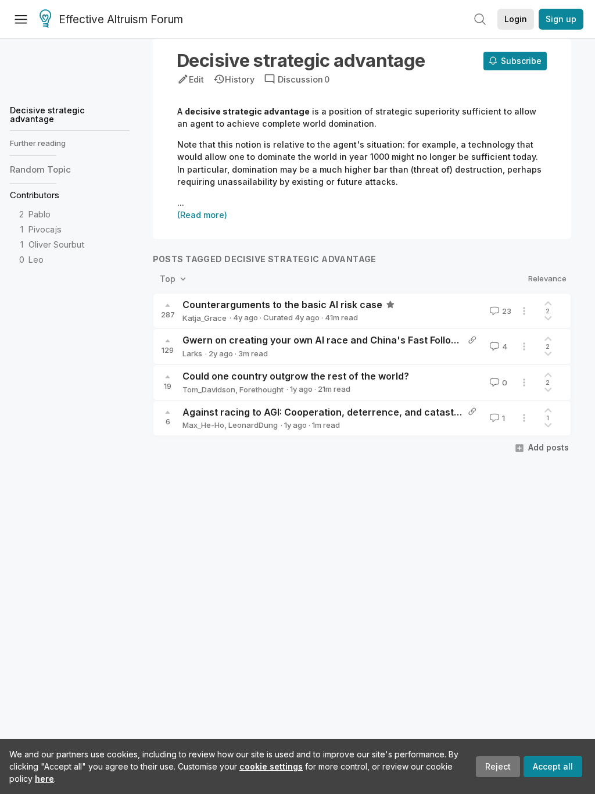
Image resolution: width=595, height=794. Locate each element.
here (44, 779)
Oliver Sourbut (56, 244)
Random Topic (40, 169)
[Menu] (21, 19)
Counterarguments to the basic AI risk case (282, 304)
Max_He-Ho (203, 425)
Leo (36, 259)
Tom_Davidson (208, 389)
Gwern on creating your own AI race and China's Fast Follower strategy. (346, 340)
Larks (192, 353)
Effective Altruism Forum (121, 19)
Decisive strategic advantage (47, 114)
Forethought (261, 389)
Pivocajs (45, 229)
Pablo (39, 214)
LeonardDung (253, 425)
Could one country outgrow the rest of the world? (295, 376)
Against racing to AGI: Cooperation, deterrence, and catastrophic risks (345, 412)
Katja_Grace (204, 318)
